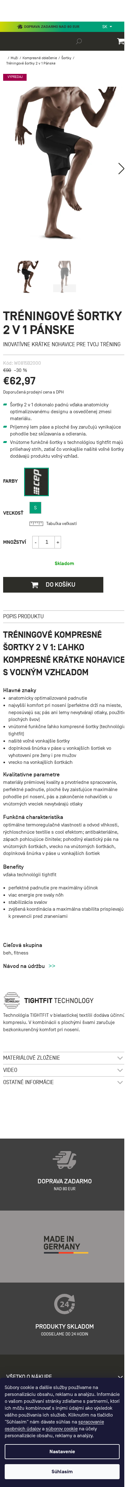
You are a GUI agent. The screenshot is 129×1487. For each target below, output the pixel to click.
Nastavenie (62, 1451)
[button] (121, 168)
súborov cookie (62, 1429)
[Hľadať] (79, 41)
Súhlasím (62, 1472)
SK (105, 26)
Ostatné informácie (28, 1082)
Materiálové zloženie (31, 1058)
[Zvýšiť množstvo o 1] (57, 542)
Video (10, 1070)
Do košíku (59, 584)
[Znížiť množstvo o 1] (36, 542)
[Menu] (9, 20)
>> (52, 966)
